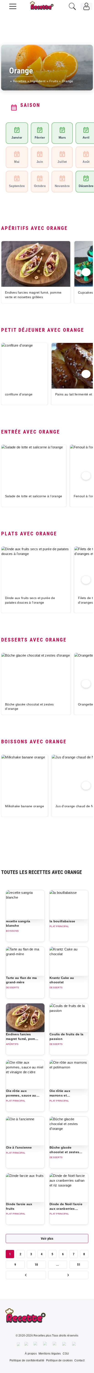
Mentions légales (50, 1353)
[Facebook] (18, 1344)
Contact (79, 1360)
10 (36, 1264)
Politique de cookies (59, 1360)
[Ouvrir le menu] (13, 5)
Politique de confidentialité (27, 1360)
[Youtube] (65, 1344)
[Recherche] (72, 6)
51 (79, 1264)
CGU (66, 1353)
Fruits (53, 81)
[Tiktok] (74, 1344)
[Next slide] (86, 272)
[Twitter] (26, 1344)
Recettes (19, 81)
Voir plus (47, 1238)
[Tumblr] (55, 1344)
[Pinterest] (45, 1344)
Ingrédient (37, 81)
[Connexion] (86, 6)
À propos (31, 1353)
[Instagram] (36, 1344)
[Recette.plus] (45, 8)
